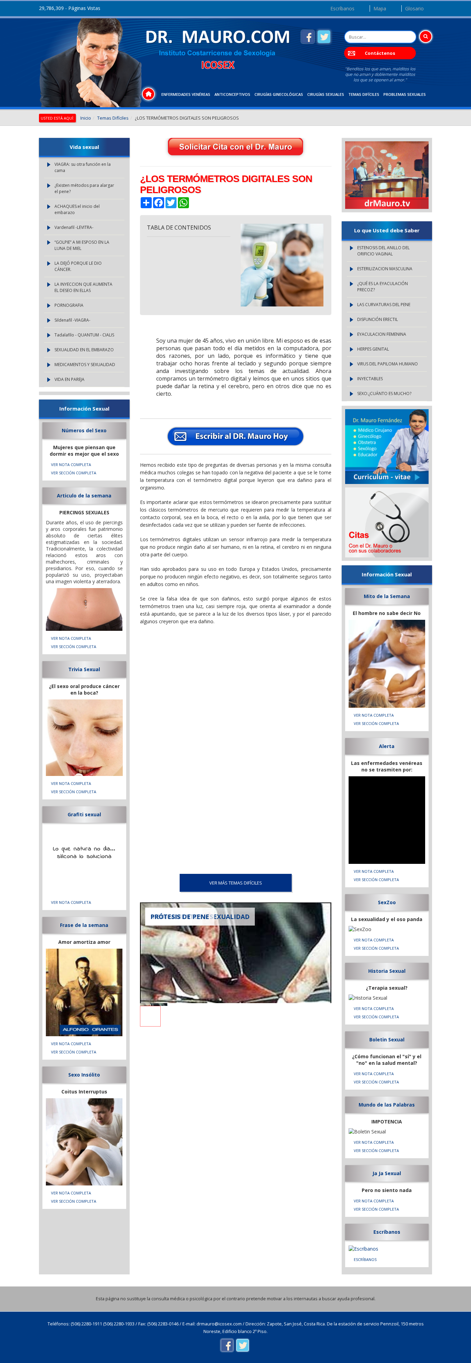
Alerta (386, 746)
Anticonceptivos (232, 94)
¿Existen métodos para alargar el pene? (84, 188)
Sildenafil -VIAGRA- (72, 320)
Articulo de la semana (84, 495)
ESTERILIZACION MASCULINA (384, 269)
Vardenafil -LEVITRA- (73, 227)
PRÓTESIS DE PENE (179, 916)
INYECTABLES (370, 379)
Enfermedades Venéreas (185, 94)
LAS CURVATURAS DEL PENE (383, 304)
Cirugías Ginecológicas (278, 94)
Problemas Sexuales (404, 94)
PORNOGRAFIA (68, 305)
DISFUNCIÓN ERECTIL (377, 319)
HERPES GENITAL (373, 349)
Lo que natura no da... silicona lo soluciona (84, 852)
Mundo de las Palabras (387, 1104)
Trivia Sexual (84, 669)
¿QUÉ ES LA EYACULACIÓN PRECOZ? (382, 287)
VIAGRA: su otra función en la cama (82, 167)
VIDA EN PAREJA (69, 379)
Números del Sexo (84, 430)
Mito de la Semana (387, 596)
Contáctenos (380, 53)
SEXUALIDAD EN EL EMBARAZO (84, 350)
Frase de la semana (84, 925)
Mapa (379, 8)
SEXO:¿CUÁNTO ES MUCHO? (384, 393)
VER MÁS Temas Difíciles (235, 883)
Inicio (85, 118)
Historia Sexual (386, 971)
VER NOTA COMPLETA (71, 464)
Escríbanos (342, 8)
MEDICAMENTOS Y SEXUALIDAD (84, 364)
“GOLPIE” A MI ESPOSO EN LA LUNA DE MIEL (81, 245)
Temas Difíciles (363, 94)
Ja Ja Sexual (386, 1173)
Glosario (414, 8)
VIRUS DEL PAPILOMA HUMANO (387, 364)
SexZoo (387, 902)
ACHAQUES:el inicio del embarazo (77, 209)
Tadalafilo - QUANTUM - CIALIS (84, 335)
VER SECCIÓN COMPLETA (73, 472)
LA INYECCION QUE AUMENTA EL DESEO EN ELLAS (83, 287)
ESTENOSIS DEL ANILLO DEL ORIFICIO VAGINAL (383, 251)
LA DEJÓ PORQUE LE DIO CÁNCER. (78, 266)
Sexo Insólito (84, 1074)
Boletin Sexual (386, 1039)
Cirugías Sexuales (325, 94)
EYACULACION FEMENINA (381, 334)
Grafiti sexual (84, 814)
